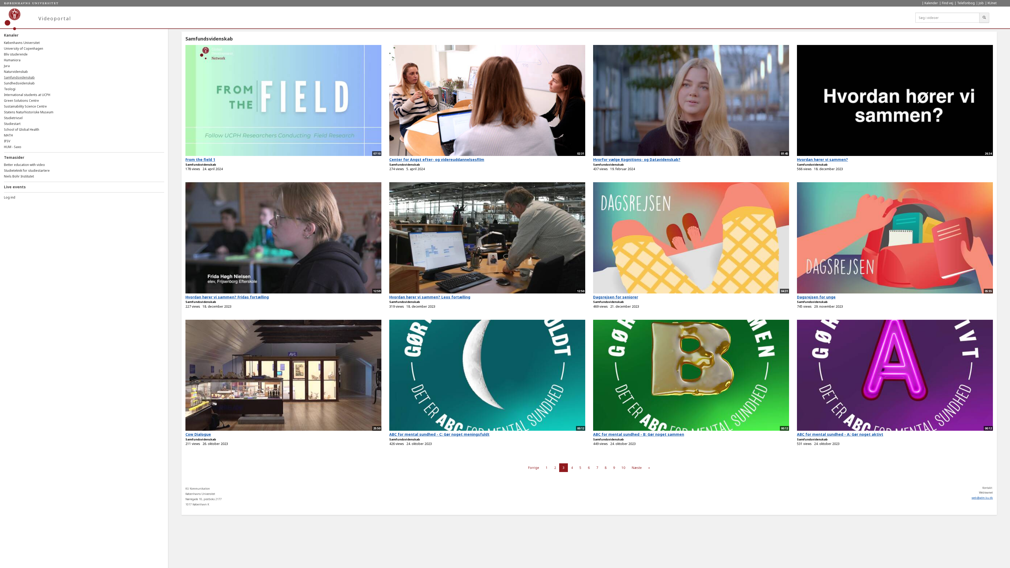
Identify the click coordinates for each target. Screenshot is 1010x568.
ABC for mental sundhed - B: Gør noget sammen (638, 434)
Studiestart (12, 123)
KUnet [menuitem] (992, 3)
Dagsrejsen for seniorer (615, 297)
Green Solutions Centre (21, 100)
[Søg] (984, 18)
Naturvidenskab (16, 71)
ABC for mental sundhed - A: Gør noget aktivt (840, 434)
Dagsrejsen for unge (816, 297)
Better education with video (24, 165)
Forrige (533, 467)
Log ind (9, 197)
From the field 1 (200, 159)
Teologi (10, 89)
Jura (7, 66)
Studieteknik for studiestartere (27, 170)
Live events (15, 186)
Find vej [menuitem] (947, 3)
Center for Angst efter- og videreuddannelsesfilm (436, 159)
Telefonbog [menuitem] (966, 3)
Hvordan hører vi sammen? (822, 159)
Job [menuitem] (981, 3)
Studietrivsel (13, 118)
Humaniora (12, 60)
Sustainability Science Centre (25, 106)
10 (623, 467)
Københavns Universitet (22, 42)
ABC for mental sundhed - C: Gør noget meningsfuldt (439, 434)
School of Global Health (21, 129)
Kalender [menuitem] (931, 3)
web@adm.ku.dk (982, 498)
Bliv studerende (16, 54)
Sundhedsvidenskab (19, 83)
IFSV (7, 141)
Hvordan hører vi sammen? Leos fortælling (429, 297)
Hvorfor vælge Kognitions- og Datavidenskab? (636, 159)
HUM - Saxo (12, 147)
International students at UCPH (27, 95)
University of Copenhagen (23, 48)
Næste (637, 467)
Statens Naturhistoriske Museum (28, 112)
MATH (8, 135)
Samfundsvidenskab (19, 77)
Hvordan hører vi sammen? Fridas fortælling (227, 297)
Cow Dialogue (198, 434)
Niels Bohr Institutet (19, 176)
